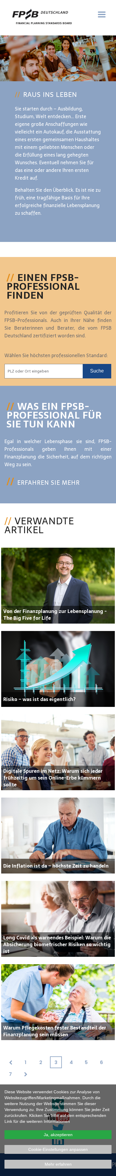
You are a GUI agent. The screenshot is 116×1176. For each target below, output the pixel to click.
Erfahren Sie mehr (48, 482)
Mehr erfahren (58, 1164)
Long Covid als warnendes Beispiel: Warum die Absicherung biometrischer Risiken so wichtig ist (57, 944)
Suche (97, 370)
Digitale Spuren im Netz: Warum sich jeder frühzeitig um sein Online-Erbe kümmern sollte (53, 777)
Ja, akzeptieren (58, 1134)
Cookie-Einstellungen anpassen (58, 1149)
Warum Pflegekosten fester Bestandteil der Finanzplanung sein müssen (54, 1031)
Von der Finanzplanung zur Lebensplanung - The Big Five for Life (55, 614)
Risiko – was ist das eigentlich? (39, 699)
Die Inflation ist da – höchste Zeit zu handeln (56, 866)
